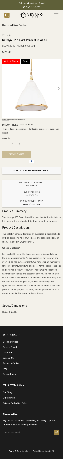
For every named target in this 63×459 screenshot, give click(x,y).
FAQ (5, 369)
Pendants (23, 25)
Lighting (13, 25)
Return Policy (9, 374)
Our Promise (9, 398)
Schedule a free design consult (31, 170)
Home (5, 25)
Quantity (6, 138)
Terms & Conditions (17, 451)
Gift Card (7, 352)
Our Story (7, 392)
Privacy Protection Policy (15, 403)
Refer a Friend (10, 347)
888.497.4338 (31, 186)
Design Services (10, 342)
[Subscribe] (56, 432)
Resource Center (11, 363)
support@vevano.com (31, 204)
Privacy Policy (32, 451)
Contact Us (8, 358)
